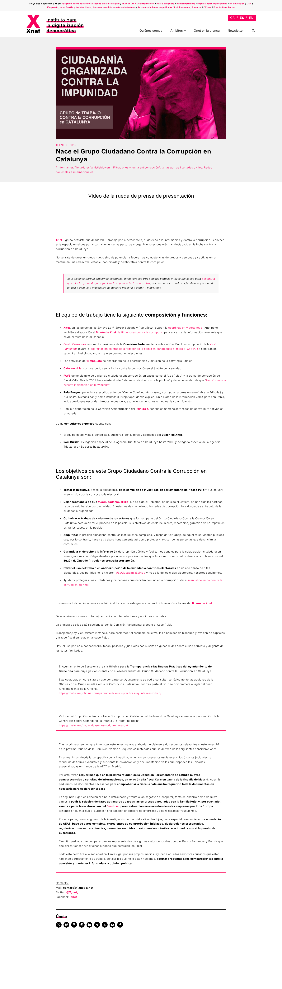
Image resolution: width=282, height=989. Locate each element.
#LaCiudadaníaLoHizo (113, 501)
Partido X (142, 408)
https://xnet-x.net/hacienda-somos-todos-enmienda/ (93, 725)
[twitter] (59, 925)
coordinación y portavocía (185, 327)
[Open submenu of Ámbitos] (185, 30)
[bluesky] (66, 925)
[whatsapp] (105, 925)
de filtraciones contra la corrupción (129, 332)
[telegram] (97, 925)
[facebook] (120, 925)
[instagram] (74, 925)
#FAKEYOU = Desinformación (138, 3)
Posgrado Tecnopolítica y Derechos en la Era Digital (91, 3)
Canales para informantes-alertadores (114, 7)
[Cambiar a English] (251, 17)
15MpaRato (94, 360)
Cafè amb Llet (73, 368)
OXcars (207, 7)
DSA (249, 3)
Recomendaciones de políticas (155, 7)
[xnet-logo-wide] (55, 16)
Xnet (59, 240)
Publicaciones (182, 7)
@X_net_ (72, 892)
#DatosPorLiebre (185, 3)
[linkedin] (89, 925)
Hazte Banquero (165, 3)
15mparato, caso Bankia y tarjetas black (69, 7)
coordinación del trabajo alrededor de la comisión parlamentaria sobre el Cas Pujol (145, 348)
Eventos (196, 7)
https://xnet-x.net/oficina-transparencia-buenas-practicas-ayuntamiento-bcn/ (110, 693)
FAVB (67, 375)
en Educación (237, 3)
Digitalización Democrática (212, 3)
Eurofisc (113, 806)
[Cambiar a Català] (232, 17)
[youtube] (112, 925)
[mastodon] (82, 925)
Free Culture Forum (224, 7)
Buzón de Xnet (202, 603)
